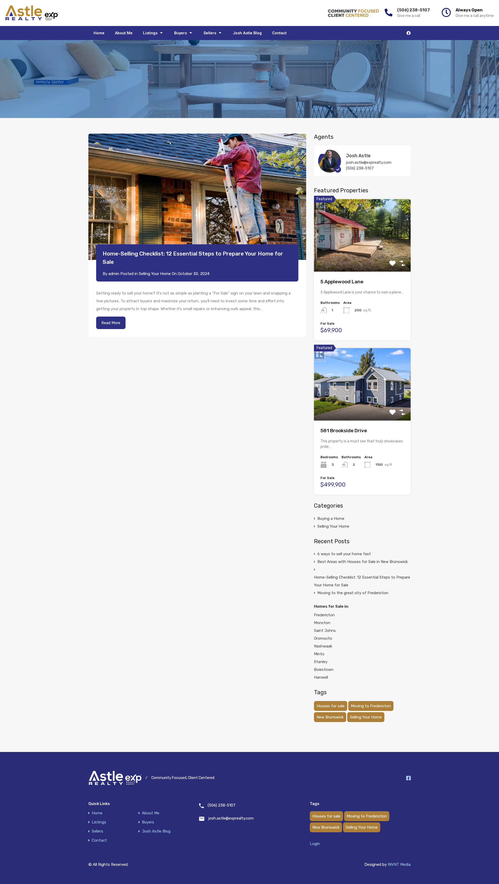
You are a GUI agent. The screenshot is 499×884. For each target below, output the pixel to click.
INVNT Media (399, 864)
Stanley (320, 661)
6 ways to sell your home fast (344, 554)
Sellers (209, 33)
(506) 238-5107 (413, 10)
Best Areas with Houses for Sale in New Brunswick (362, 561)
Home (99, 33)
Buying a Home (330, 518)
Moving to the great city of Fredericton (352, 593)
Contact (279, 33)
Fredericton (324, 615)
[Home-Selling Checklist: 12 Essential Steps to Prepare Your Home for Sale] (197, 197)
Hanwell (321, 677)
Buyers (180, 33)
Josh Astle (358, 156)
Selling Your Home (155, 273)
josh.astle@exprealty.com (368, 162)
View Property (362, 257)
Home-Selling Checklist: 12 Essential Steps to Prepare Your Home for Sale (362, 581)
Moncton (322, 622)
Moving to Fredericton (371, 706)
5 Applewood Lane (341, 282)
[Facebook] (408, 33)
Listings (150, 33)
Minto (319, 654)
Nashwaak (323, 646)
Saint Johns (325, 630)
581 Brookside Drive (343, 431)
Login (315, 843)
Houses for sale (331, 706)
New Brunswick (330, 717)
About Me (124, 33)
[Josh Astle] (329, 170)
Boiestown (323, 669)
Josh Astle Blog (247, 33)
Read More (110, 322)
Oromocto (323, 638)
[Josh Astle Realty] (31, 13)
